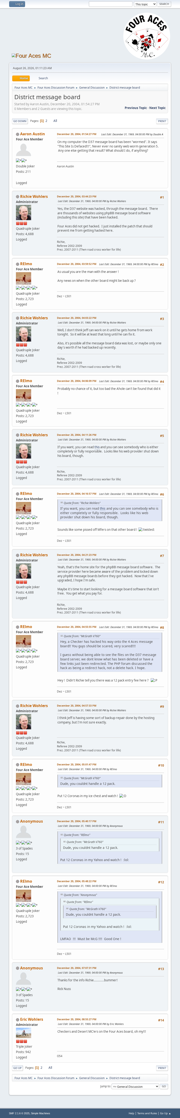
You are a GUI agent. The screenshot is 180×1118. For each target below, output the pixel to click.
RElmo (26, 263)
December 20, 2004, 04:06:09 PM (76, 381)
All (55, 121)
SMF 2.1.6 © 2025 (19, 1113)
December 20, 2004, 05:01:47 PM (76, 764)
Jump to (105, 1086)
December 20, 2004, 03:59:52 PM (76, 264)
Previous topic (136, 108)
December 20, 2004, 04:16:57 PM (76, 493)
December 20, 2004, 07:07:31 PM (76, 968)
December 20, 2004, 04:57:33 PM (76, 705)
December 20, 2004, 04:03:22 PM (76, 318)
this (97, 447)
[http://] (18, 177)
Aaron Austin (32, 133)
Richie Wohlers (34, 196)
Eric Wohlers (31, 1019)
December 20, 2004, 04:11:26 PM (76, 435)
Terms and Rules (147, 1113)
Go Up (17, 1068)
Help (131, 1113)
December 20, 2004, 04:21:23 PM (76, 555)
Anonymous (31, 821)
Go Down (19, 121)
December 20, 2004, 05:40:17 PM (76, 821)
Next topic (157, 108)
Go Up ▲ (165, 1113)
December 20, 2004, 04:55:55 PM (76, 627)
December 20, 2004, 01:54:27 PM (76, 134)
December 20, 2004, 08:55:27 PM (76, 1019)
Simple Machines (40, 1113)
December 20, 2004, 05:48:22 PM (76, 881)
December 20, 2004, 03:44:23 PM (76, 196)
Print (162, 121)
